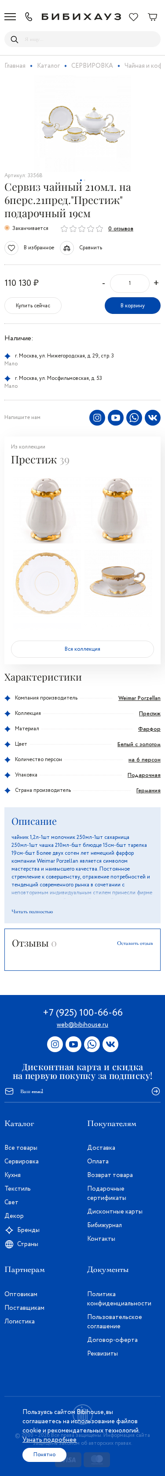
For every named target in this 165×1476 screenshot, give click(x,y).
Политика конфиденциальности (119, 1299)
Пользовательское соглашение (114, 1322)
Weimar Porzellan (139, 698)
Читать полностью (32, 911)
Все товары (20, 1148)
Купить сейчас (33, 306)
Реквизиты (102, 1353)
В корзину (133, 306)
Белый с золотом (139, 744)
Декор (14, 1216)
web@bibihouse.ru (82, 1024)
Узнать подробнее (49, 1440)
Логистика (19, 1321)
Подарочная (144, 775)
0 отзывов (120, 229)
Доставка (101, 1148)
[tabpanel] (82, 123)
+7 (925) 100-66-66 (83, 1013)
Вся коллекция (82, 649)
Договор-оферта (112, 1340)
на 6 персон (144, 760)
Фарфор (149, 729)
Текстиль (17, 1188)
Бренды (28, 1230)
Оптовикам (20, 1294)
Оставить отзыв (135, 943)
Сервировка (21, 1161)
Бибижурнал (104, 1225)
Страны (27, 1244)
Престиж (150, 714)
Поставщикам (24, 1308)
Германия (148, 790)
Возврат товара (110, 1175)
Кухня (12, 1175)
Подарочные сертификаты (106, 1193)
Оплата (98, 1161)
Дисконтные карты (115, 1211)
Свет (11, 1202)
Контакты (101, 1239)
